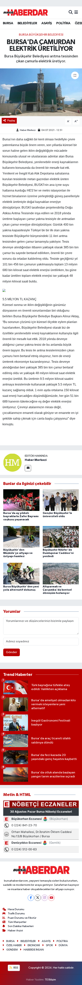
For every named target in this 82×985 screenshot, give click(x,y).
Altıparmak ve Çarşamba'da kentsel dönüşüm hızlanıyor (57, 589)
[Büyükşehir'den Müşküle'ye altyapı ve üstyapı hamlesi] (21, 536)
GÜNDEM (12, 949)
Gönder (11, 652)
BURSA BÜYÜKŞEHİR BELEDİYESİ (41, 34)
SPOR (49, 945)
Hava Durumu (16, 909)
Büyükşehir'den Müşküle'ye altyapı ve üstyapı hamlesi (18, 553)
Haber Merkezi (28, 130)
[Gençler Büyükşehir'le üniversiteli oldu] (61, 500)
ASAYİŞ (46, 23)
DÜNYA (63, 945)
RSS (15, 967)
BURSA (8, 23)
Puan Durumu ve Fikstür (22, 917)
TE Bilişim (50, 979)
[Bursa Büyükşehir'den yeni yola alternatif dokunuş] (21, 573)
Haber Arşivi (15, 930)
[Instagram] (44, 898)
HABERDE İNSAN (34, 949)
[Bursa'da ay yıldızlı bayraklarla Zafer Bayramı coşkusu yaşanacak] (21, 500)
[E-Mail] (28, 468)
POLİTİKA (63, 23)
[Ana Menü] (76, 12)
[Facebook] (31, 898)
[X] (38, 898)
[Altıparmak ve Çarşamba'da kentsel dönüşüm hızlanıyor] (61, 573)
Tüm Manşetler (17, 922)
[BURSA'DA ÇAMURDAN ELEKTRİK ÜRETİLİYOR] (41, 92)
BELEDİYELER (27, 23)
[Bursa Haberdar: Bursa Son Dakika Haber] (25, 12)
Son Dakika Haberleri (21, 926)
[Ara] (71, 12)
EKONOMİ (34, 945)
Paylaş (11, 120)
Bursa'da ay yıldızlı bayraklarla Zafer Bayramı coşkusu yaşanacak (21, 516)
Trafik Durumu (16, 913)
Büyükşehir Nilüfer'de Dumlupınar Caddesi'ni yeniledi (58, 553)
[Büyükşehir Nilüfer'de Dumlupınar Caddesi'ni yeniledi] (61, 536)
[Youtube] (51, 898)
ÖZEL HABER (14, 945)
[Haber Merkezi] (12, 462)
